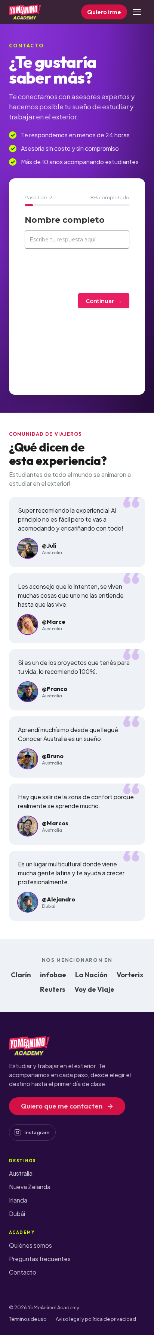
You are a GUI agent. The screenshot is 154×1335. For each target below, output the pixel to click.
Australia (21, 1173)
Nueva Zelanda (29, 1187)
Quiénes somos (30, 1245)
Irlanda (18, 1200)
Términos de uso (28, 1319)
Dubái (17, 1213)
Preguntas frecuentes (40, 1259)
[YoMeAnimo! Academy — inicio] (25, 12)
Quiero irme (104, 12)
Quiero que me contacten (67, 1106)
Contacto (22, 1272)
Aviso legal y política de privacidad (96, 1319)
